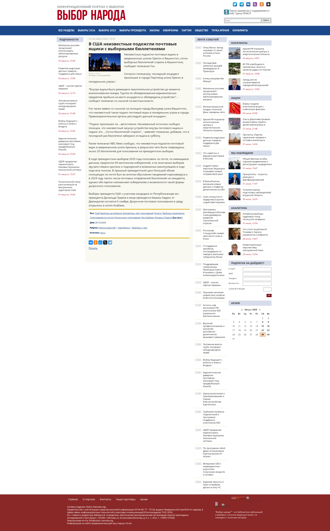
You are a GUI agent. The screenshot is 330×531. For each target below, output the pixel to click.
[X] (105, 242)
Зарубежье (124, 227)
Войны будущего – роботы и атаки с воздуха (209, 362)
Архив (143, 499)
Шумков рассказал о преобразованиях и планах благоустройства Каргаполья (210, 399)
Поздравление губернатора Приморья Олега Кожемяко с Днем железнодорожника (210, 270)
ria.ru (102, 232)
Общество (201, 30)
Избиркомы (170, 30)
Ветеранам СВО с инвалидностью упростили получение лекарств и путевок (210, 469)
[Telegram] (110, 242)
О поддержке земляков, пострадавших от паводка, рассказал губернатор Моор (209, 251)
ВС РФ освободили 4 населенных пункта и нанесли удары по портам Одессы (257, 67)
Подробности (69, 39)
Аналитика (239, 208)
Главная (73, 499)
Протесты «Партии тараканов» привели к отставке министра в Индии (254, 137)
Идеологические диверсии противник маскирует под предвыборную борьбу (208, 379)
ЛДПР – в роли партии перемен (208, 284)
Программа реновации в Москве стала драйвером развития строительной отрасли (210, 216)
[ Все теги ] (177, 217)
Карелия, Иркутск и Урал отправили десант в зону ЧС (210, 484)
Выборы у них (139, 227)
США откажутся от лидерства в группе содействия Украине (210, 199)
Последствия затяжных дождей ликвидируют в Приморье (209, 67)
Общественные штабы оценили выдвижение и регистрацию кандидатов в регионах (257, 161)
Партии (186, 30)
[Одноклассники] (96, 242)
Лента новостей (107, 227)
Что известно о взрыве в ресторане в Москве (210, 155)
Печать (93, 248)
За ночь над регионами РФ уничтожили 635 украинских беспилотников (208, 311)
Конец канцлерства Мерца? (210, 80)
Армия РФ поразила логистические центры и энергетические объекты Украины (210, 125)
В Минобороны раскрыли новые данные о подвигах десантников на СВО (210, 185)
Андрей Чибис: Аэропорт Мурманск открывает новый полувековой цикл (210, 170)
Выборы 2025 (107, 30)
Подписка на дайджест (247, 263)
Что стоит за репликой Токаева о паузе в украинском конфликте (255, 232)
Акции (235, 98)
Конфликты (240, 30)
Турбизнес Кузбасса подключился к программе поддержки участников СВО (210, 417)
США (97, 213)
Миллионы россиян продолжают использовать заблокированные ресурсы (210, 94)
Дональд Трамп (163, 217)
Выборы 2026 (86, 30)
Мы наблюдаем (242, 153)
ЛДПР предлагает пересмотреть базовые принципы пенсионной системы (210, 435)
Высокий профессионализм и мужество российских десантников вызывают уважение (210, 330)
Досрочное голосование (127, 217)
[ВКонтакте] (91, 242)
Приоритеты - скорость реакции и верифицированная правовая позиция (255, 177)
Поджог (158, 213)
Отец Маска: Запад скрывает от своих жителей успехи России (209, 51)
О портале (89, 499)
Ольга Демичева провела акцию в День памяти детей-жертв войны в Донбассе (256, 122)
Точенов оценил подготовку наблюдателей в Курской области (257, 192)
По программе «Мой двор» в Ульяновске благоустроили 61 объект (210, 452)
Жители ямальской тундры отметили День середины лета (210, 109)
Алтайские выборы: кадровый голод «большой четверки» (254, 216)
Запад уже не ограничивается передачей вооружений (255, 82)
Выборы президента (132, 30)
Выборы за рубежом (111, 213)
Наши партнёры (125, 499)
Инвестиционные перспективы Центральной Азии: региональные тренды (255, 247)
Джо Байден (147, 217)
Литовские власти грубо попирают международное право (209, 348)
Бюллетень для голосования (138, 213)
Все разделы (66, 30)
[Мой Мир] (100, 242)
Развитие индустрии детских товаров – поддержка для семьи (210, 141)
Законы (155, 30)
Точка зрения (220, 30)
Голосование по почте (102, 217)
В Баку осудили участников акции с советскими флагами (254, 106)
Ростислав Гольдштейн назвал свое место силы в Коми (210, 234)
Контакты (105, 499)
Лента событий (208, 39)
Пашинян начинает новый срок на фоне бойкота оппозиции (210, 295)
